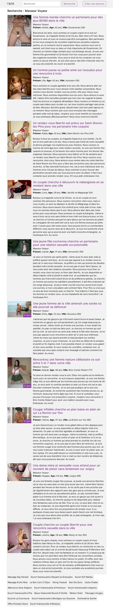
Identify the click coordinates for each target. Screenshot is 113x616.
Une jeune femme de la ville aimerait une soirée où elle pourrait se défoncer (67, 305)
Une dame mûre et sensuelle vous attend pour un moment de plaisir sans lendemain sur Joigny (66, 467)
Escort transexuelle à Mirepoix (45, 604)
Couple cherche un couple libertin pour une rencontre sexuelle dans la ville (62, 526)
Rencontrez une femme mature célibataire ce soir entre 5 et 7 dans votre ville (66, 361)
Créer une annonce (94, 3)
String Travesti (60, 582)
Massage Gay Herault (18, 577)
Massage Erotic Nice (18, 582)
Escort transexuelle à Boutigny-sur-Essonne (53, 598)
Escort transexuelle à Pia (20, 593)
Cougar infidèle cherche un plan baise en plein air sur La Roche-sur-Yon (66, 411)
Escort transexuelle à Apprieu (82, 587)
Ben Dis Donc (75, 582)
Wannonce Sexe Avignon (20, 587)
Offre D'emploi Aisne (18, 604)
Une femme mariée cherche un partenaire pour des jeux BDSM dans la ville (68, 18)
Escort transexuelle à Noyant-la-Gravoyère (52, 577)
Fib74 (10, 3)
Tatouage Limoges (94, 593)
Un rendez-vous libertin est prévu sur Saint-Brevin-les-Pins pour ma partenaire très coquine (68, 124)
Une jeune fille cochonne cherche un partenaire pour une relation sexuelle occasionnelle (65, 243)
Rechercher (69, 3)
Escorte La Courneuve (18, 598)
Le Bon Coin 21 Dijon (40, 582)
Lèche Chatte (91, 582)
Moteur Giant (76, 593)
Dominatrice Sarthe (86, 598)
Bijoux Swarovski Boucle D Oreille (50, 593)
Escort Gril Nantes (84, 577)
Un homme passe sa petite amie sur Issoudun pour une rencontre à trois (67, 71)
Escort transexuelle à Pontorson (50, 587)
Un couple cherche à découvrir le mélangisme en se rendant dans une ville (68, 183)
